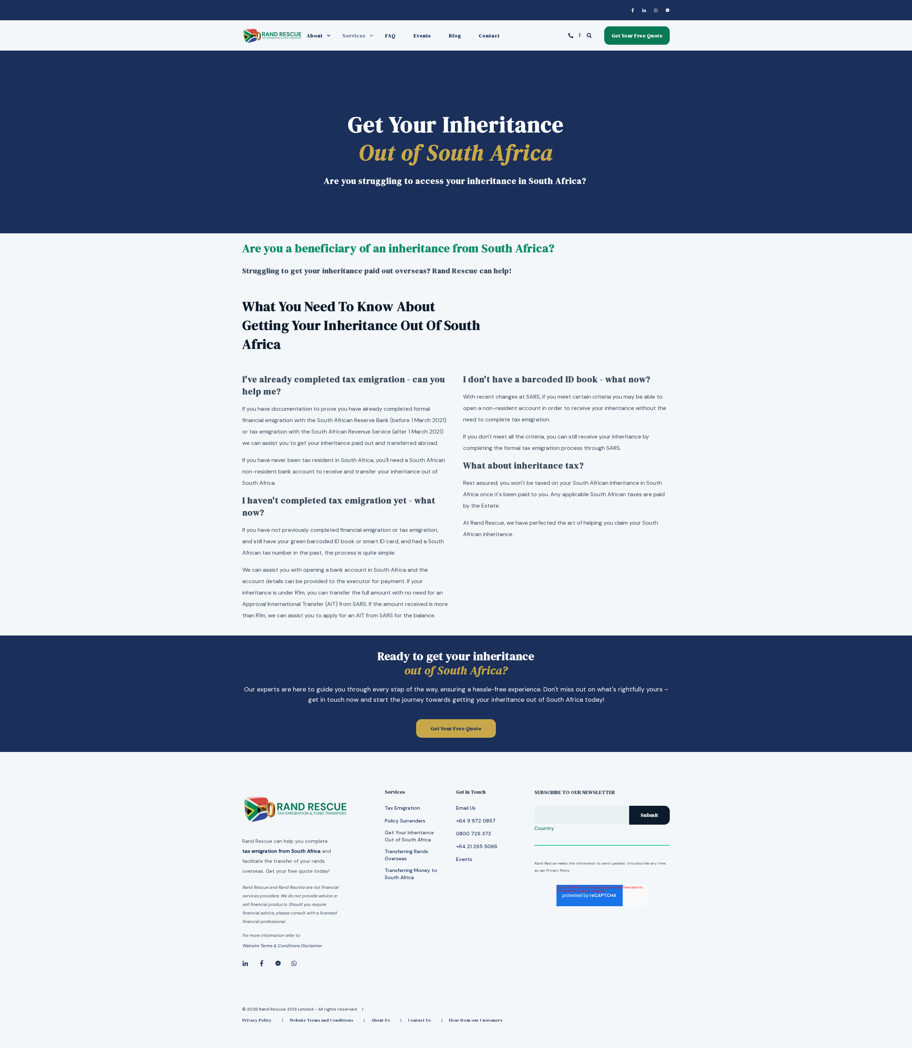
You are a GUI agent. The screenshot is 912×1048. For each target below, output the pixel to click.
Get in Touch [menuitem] (471, 792)
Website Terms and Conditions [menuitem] (321, 1020)
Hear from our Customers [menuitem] (475, 1020)
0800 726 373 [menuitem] (473, 833)
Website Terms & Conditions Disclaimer (282, 946)
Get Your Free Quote (637, 35)
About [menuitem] (315, 35)
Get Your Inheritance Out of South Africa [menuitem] (409, 836)
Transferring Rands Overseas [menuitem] (406, 855)
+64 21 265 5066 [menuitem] (476, 846)
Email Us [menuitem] (466, 808)
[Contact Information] (571, 35)
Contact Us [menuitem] (419, 1020)
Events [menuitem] (422, 35)
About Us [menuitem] (380, 1020)
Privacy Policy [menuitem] (256, 1020)
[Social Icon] (634, 10)
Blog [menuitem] (455, 35)
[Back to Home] (272, 42)
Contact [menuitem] (489, 35)
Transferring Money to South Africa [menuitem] (411, 874)
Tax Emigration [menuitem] (402, 808)
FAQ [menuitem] (390, 35)
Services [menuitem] (354, 35)
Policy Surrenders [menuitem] (405, 821)
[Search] (590, 35)
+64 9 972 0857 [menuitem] (476, 821)
